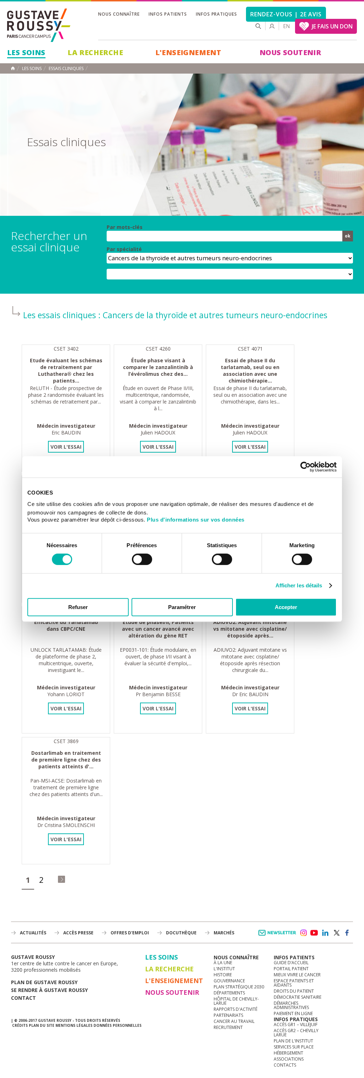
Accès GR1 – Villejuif (295, 1024)
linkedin (325, 933)
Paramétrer (182, 607)
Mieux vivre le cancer (297, 975)
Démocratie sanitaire (297, 997)
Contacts (285, 1065)
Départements (229, 993)
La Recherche (95, 52)
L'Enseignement (188, 52)
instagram (303, 933)
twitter (336, 933)
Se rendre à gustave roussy (49, 990)
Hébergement (288, 1053)
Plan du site (41, 1025)
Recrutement (228, 1027)
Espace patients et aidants (294, 983)
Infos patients (168, 14)
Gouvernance (229, 981)
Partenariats (228, 1015)
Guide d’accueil (291, 963)
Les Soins (26, 52)
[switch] (142, 559)
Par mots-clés (125, 227)
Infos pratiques (216, 14)
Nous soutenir (290, 52)
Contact (23, 997)
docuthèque (181, 933)
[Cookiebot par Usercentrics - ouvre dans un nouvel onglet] (305, 466)
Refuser (78, 607)
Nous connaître (119, 14)
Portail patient (291, 969)
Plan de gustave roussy (44, 982)
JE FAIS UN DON (332, 26)
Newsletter (278, 936)
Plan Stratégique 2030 (239, 987)
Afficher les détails (298, 585)
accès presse (78, 933)
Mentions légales (73, 1025)
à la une (223, 963)
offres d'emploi (130, 933)
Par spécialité (124, 249)
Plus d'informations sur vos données (196, 520)
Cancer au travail (234, 1021)
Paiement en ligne (293, 1013)
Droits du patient (294, 991)
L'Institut (224, 969)
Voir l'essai (65, 446)
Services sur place (294, 1047)
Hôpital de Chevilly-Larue (236, 1001)
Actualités (33, 933)
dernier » (61, 879)
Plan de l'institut (293, 1041)
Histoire (223, 975)
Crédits (20, 1025)
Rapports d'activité (235, 1009)
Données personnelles (117, 1025)
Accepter (286, 607)
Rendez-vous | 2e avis (286, 14)
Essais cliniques (66, 68)
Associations (289, 1059)
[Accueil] (39, 25)
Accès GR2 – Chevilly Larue (296, 1033)
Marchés (224, 933)
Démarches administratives (291, 1005)
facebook (347, 933)
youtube (314, 933)
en (286, 26)
